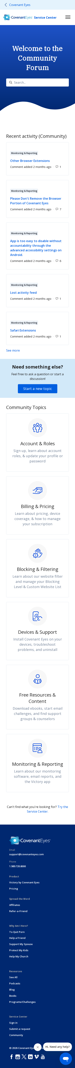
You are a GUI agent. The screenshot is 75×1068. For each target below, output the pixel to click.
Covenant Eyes (19, 5)
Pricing (13, 888)
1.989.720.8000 (17, 866)
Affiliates (14, 905)
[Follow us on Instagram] (18, 1057)
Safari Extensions (23, 330)
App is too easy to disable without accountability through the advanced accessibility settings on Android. (36, 248)
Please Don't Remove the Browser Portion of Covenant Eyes (35, 200)
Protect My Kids (18, 950)
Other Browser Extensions (30, 161)
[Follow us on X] (25, 1057)
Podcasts (14, 983)
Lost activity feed (23, 292)
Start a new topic (37, 388)
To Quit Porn (17, 932)
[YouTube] (44, 1057)
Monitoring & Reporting (24, 153)
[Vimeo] (37, 1057)
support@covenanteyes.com (26, 854)
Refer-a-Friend (18, 911)
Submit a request (19, 1029)
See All (13, 977)
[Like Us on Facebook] (12, 1057)
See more (31, 350)
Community (16, 1035)
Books (12, 995)
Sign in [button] (13, 1022)
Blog (12, 989)
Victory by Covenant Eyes (24, 882)
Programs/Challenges (22, 1002)
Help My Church (18, 956)
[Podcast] (47, 1057)
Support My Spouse (21, 944)
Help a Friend (17, 938)
